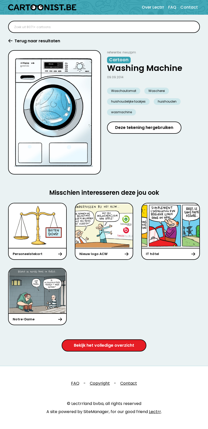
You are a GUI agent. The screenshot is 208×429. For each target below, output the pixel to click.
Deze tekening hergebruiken (144, 127)
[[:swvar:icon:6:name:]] (193, 27)
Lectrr (155, 412)
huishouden (167, 101)
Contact (189, 7)
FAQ (172, 7)
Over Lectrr (153, 7)
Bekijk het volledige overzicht (104, 345)
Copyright (100, 383)
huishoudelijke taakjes (128, 101)
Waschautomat (123, 91)
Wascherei (156, 91)
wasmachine (121, 112)
